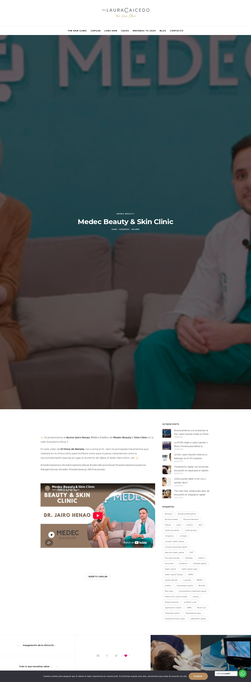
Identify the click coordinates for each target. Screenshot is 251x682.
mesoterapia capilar (185, 585)
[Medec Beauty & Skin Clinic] (98, 656)
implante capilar (199, 563)
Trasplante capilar (172, 613)
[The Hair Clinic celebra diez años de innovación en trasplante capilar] (166, 494)
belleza (168, 525)
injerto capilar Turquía (174, 574)
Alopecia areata (171, 519)
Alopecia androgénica (187, 514)
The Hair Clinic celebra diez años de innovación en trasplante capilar (191, 493)
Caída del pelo (191, 530)
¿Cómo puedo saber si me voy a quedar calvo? (190, 480)
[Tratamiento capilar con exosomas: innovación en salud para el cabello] (166, 469)
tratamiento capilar (198, 619)
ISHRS (190, 574)
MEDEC (200, 580)
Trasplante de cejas (193, 613)
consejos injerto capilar (174, 541)
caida (178, 525)
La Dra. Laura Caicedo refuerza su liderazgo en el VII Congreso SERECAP (190, 456)
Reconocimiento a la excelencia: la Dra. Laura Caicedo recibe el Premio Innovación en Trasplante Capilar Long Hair (192, 432)
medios (168, 585)
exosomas (169, 563)
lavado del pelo (171, 580)
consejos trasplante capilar (176, 547)
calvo (200, 525)
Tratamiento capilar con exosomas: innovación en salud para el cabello (191, 468)
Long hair (187, 580)
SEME (189, 607)
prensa (196, 596)
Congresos (169, 536)
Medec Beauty (125, 214)
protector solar (190, 602)
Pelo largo (169, 591)
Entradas (189, 558)
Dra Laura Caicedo (172, 558)
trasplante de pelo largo (175, 619)
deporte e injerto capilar (174, 552)
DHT (191, 552)
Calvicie (189, 525)
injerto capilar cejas (189, 569)
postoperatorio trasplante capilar (193, 591)
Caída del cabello (172, 530)
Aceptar (198, 676)
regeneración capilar (173, 607)
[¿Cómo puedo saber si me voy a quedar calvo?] (166, 482)
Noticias (202, 585)
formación (183, 563)
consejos (183, 536)
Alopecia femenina (191, 519)
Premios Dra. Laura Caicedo (176, 596)
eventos (201, 558)
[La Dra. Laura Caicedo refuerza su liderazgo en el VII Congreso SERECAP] (166, 457)
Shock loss (201, 607)
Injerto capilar (97, 576)
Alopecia (168, 514)
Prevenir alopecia (172, 602)
